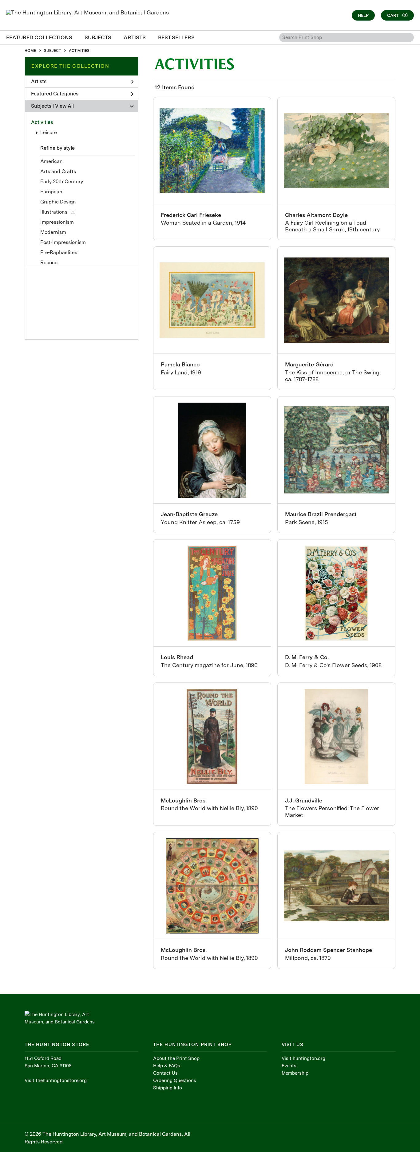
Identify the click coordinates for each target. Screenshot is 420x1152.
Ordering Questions (174, 1080)
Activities (42, 122)
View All (64, 106)
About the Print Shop (176, 1058)
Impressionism (57, 222)
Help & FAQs (166, 1066)
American (51, 161)
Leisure (48, 132)
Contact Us (165, 1073)
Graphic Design (58, 202)
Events (289, 1066)
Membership (295, 1073)
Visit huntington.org (303, 1058)
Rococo (48, 262)
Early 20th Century (61, 181)
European (51, 192)
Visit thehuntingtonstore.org (56, 1080)
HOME (30, 50)
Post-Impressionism (63, 242)
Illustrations (53, 212)
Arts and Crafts (58, 171)
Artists (38, 81)
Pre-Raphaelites (58, 252)
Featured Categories (54, 94)
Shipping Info (167, 1088)
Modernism (53, 232)
